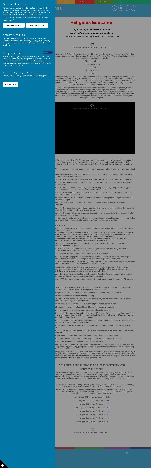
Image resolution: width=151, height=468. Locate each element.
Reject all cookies (37, 25)
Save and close (10, 84)
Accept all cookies (14, 25)
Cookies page (7, 20)
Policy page (43, 76)
